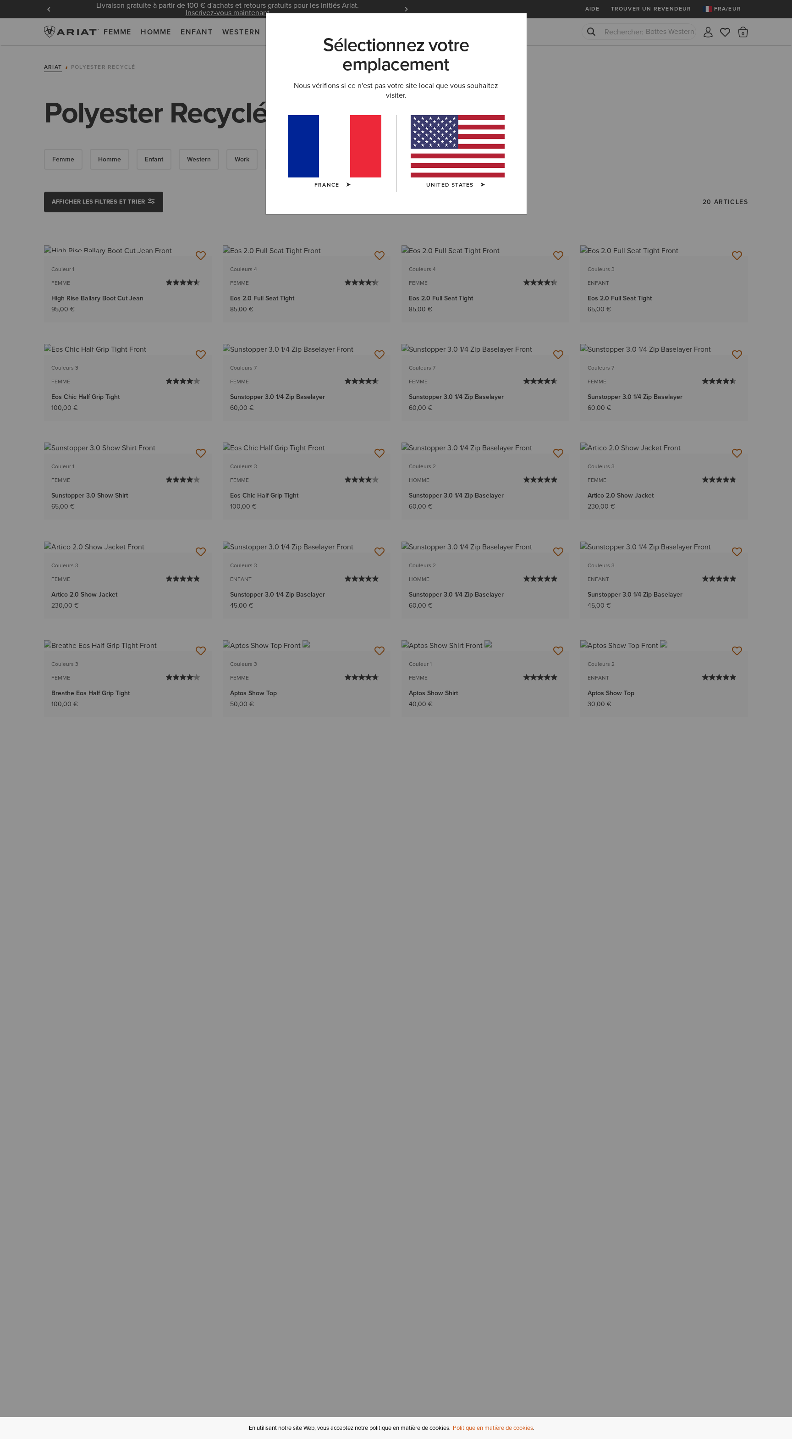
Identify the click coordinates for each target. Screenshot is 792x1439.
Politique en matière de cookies (493, 1427)
